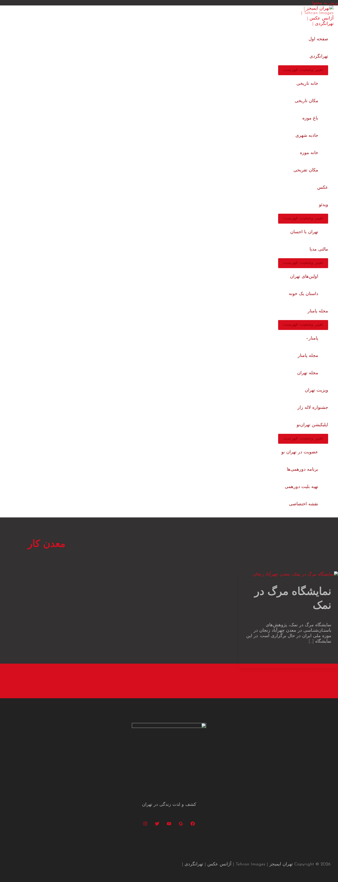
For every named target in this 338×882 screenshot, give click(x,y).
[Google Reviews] (181, 825)
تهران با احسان (304, 232)
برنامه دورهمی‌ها (302, 469)
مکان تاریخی (306, 101)
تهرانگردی (319, 56)
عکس (322, 188)
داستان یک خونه (303, 294)
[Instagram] (145, 825)
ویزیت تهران (316, 390)
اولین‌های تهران (304, 277)
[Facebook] (193, 825)
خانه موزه (309, 153)
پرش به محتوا (325, 3)
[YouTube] (169, 825)
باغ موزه (310, 118)
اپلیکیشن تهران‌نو (312, 425)
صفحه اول (318, 39)
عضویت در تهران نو (299, 452)
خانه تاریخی (307, 84)
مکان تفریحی (305, 170)
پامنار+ (312, 338)
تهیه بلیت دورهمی (301, 487)
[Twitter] (157, 825)
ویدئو (323, 205)
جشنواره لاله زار (312, 408)
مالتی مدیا (319, 249)
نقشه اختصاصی (303, 504)
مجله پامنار (318, 311)
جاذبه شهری (306, 136)
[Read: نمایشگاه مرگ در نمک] (295, 574)
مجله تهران (307, 373)
